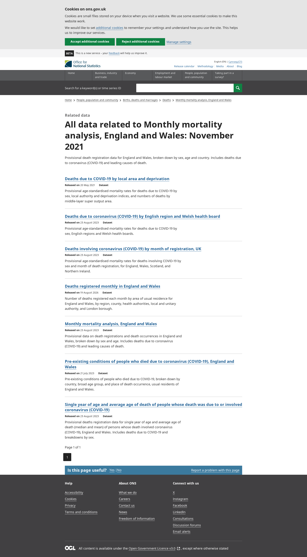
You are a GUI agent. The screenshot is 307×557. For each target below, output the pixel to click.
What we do (128, 492)
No (119, 470)
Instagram (180, 499)
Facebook (180, 505)
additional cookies (109, 28)
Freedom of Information (137, 518)
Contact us (127, 505)
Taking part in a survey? (224, 75)
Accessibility (74, 492)
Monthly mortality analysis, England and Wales (203, 100)
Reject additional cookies (140, 41)
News (123, 512)
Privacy (70, 505)
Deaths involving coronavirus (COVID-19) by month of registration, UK (133, 248)
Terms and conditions (81, 512)
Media (220, 66)
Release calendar (184, 66)
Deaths (167, 100)
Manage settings (178, 42)
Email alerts (181, 531)
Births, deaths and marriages (140, 100)
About (230, 66)
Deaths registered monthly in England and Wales (112, 286)
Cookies (71, 499)
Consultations (183, 518)
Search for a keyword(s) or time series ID (93, 88)
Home (71, 73)
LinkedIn (179, 512)
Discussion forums (187, 525)
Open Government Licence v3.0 (152, 548)
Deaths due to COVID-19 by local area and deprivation (117, 178)
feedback (114, 53)
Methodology (205, 66)
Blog (239, 66)
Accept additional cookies (90, 41)
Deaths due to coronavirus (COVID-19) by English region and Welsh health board (142, 216)
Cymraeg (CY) (235, 61)
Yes (112, 470)
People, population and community (97, 100)
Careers (124, 499)
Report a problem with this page (215, 470)
